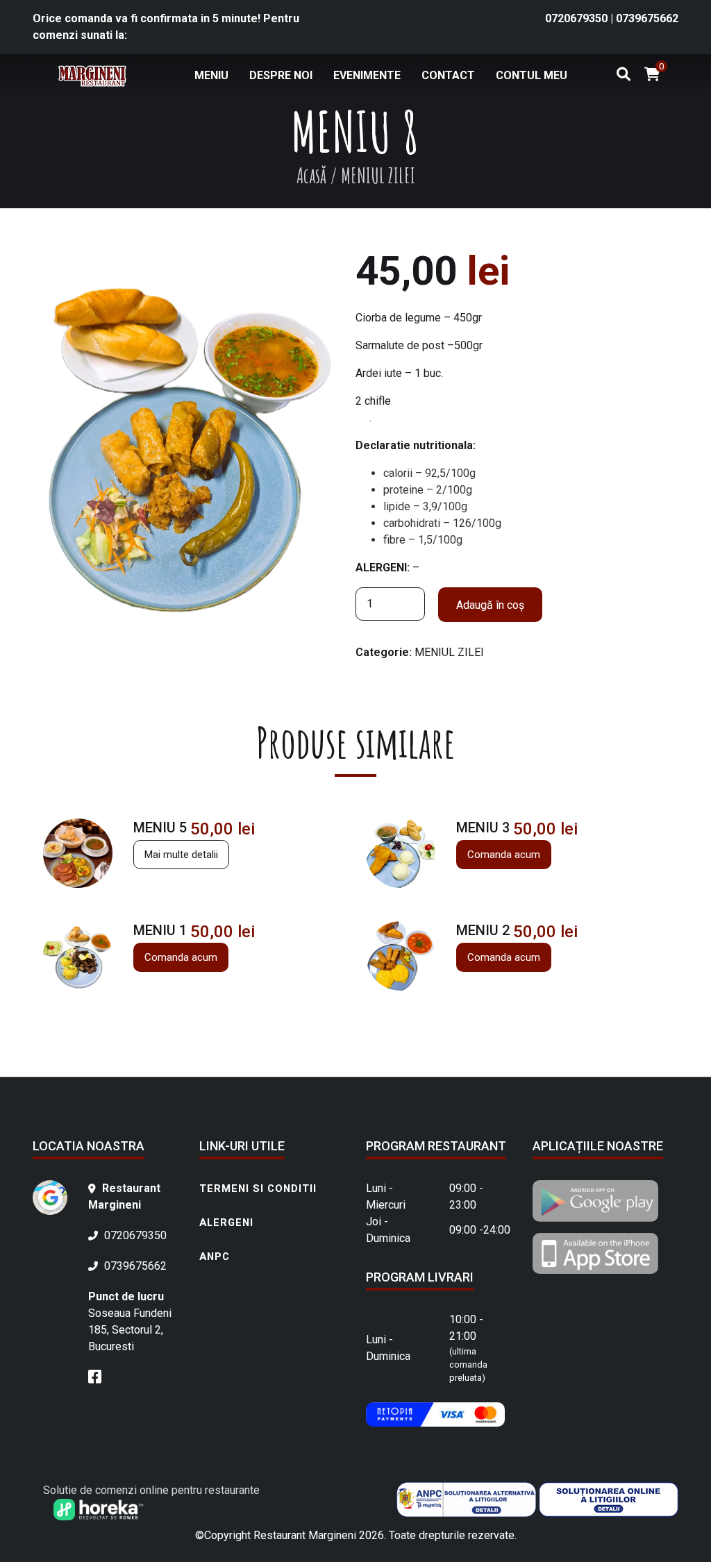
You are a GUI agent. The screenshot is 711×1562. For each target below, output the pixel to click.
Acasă (311, 175)
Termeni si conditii (258, 1188)
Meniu (211, 75)
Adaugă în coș (490, 605)
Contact (448, 75)
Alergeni (226, 1222)
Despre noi (280, 75)
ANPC (214, 1256)
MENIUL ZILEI (449, 652)
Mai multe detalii (181, 854)
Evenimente (367, 75)
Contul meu (531, 75)
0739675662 (647, 18)
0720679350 (577, 18)
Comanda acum (503, 854)
